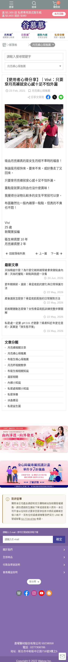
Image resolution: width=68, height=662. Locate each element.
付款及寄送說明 (11, 564)
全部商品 (8, 557)
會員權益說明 (10, 572)
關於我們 (8, 549)
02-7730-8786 (28, 519)
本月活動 (58, 14)
